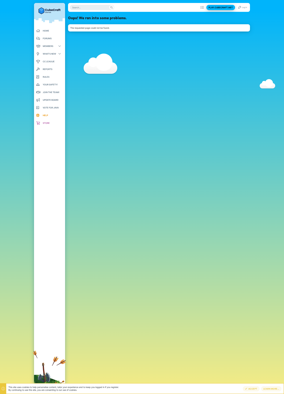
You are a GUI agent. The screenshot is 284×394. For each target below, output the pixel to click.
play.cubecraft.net (221, 7)
